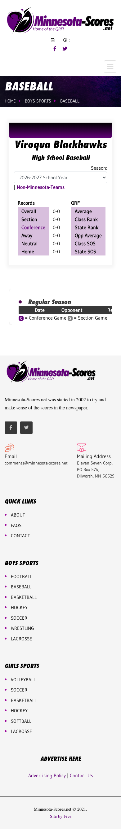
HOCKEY (19, 607)
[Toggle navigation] (110, 66)
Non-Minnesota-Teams (41, 187)
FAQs (16, 525)
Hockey (19, 710)
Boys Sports (38, 101)
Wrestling (22, 628)
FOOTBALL (21, 576)
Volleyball (23, 680)
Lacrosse (21, 639)
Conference (33, 227)
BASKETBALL (24, 597)
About (18, 515)
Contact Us (81, 775)
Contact (20, 536)
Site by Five (60, 816)
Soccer (19, 618)
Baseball (69, 101)
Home (10, 101)
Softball (21, 721)
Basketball (24, 700)
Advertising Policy (47, 775)
